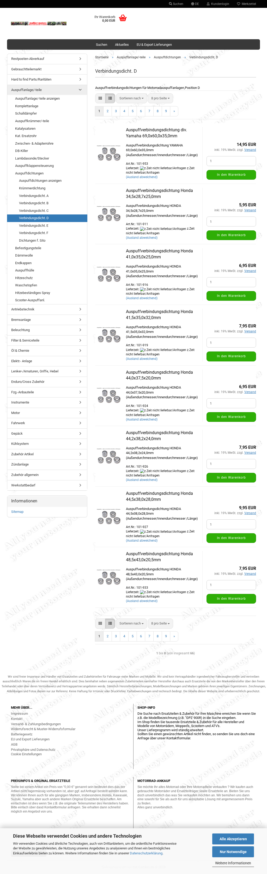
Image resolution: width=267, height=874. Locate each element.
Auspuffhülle (24, 270)
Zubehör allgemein (25, 475)
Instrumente (20, 402)
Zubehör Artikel (22, 454)
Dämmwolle (24, 255)
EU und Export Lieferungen (30, 739)
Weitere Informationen (233, 863)
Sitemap (17, 512)
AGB (14, 744)
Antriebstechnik (22, 309)
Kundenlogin (219, 4)
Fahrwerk (18, 423)
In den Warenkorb (231, 175)
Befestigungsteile (28, 248)
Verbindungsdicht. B (33, 203)
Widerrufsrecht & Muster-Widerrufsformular (43, 729)
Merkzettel (248, 4)
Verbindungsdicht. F (33, 233)
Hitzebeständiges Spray (32, 293)
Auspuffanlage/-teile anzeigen (37, 98)
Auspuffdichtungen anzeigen (40, 181)
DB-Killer (21, 151)
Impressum (19, 714)
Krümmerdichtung (32, 188)
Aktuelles (122, 45)
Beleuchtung (20, 330)
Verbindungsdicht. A (33, 196)
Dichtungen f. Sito (32, 240)
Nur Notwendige (233, 852)
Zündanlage (20, 464)
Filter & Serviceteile (25, 340)
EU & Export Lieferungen (154, 45)
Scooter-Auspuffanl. (30, 300)
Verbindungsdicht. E (33, 226)
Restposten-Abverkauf (27, 59)
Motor (15, 413)
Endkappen (23, 263)
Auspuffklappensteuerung (34, 166)
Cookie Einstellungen (26, 754)
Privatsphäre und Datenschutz (33, 750)
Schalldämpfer (26, 113)
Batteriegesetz (21, 734)
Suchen (177, 4)
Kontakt (16, 719)
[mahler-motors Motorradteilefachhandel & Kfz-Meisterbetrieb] (38, 23)
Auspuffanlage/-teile (26, 90)
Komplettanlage (26, 106)
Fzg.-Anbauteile (22, 392)
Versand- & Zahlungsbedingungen (36, 724)
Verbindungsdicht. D (34, 218)
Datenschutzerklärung (146, 853)
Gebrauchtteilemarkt (26, 69)
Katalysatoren (25, 128)
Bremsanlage (21, 320)
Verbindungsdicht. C (33, 211)
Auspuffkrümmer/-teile (32, 121)
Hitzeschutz (24, 278)
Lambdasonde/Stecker (32, 158)
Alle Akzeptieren (233, 839)
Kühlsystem (20, 444)
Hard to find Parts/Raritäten (31, 79)
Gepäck (17, 433)
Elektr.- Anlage (21, 361)
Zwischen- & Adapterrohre (34, 143)
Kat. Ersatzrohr (26, 136)
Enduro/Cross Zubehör (27, 382)
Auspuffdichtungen (29, 173)
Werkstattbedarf (23, 485)
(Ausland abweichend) (141, 177)
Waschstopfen (26, 285)
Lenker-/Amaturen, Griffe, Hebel (34, 371)
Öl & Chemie (20, 351)
